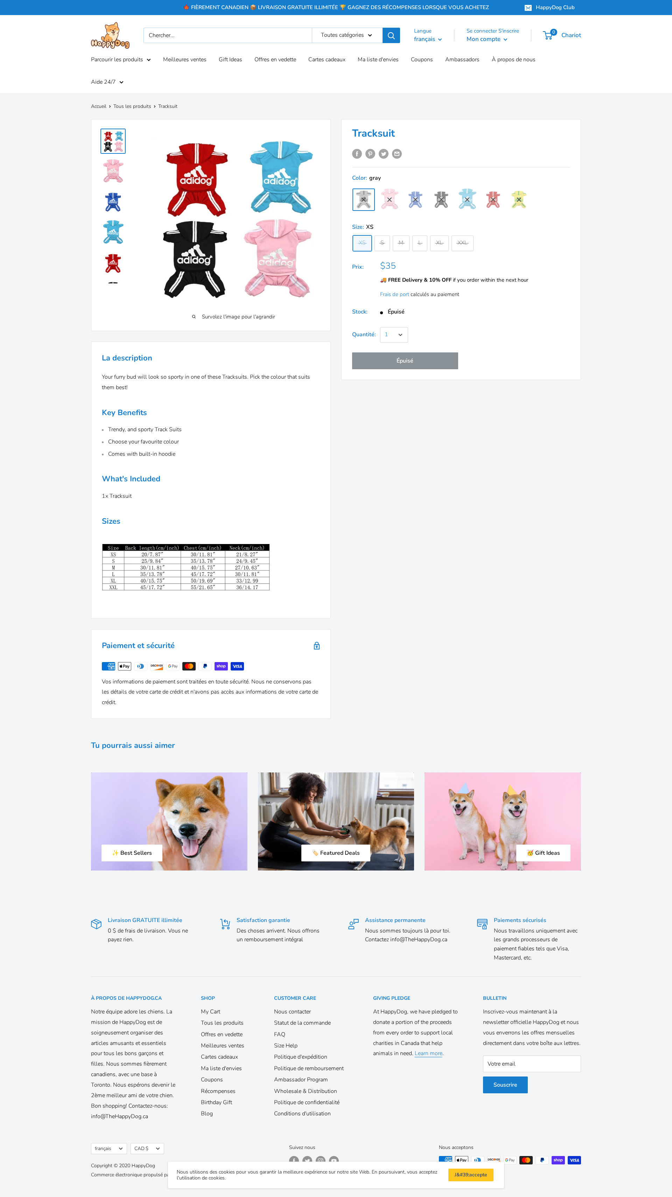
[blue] (415, 199)
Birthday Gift (216, 1102)
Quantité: (364, 334)
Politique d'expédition (300, 1057)
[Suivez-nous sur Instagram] (321, 1161)
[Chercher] (391, 35)
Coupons (422, 59)
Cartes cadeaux (326, 59)
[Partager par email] (397, 154)
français (103, 1148)
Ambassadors (462, 59)
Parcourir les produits (117, 59)
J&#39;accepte (471, 1174)
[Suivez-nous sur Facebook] (294, 1161)
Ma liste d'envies (378, 59)
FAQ (279, 1034)
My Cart (210, 1012)
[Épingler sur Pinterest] (370, 154)
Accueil (98, 106)
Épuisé (405, 361)
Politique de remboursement (309, 1068)
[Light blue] (467, 199)
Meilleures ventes (184, 59)
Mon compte (484, 39)
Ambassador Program (301, 1080)
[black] (441, 199)
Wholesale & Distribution (305, 1091)
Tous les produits (132, 106)
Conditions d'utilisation (302, 1113)
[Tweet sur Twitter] (383, 154)
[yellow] (519, 199)
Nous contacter (292, 1012)
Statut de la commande (302, 1023)
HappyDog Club (555, 7)
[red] (493, 199)
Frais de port (394, 294)
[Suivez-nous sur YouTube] (334, 1161)
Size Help (286, 1046)
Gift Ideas (230, 59)
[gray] (363, 199)
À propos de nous (514, 59)
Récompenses (218, 1091)
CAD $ (141, 1148)
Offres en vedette (275, 59)
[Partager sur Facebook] (357, 154)
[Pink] (389, 199)
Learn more (428, 1053)
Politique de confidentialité (307, 1102)
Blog (207, 1113)
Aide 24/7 (103, 82)
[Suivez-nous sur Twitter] (307, 1161)
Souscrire (505, 1085)
